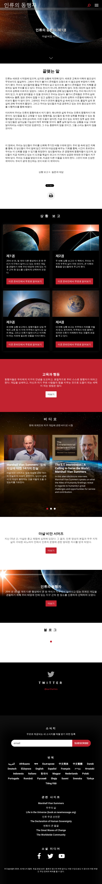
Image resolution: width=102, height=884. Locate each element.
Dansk (90, 763)
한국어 (44, 773)
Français (65, 768)
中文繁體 (77, 763)
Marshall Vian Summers (51, 803)
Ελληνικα (26, 768)
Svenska (77, 778)
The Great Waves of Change (51, 830)
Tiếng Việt (51, 783)
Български (48, 763)
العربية (11, 763)
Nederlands (71, 773)
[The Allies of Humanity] (20, 5)
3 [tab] (54, 508)
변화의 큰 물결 (51, 825)
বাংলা (36, 763)
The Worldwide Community (51, 834)
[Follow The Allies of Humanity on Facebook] (39, 856)
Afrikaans (24, 763)
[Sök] (89, 5)
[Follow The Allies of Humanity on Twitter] (50, 856)
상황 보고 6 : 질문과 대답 (51, 171)
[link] (51, 196)
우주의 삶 (51, 807)
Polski (85, 773)
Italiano (32, 773)
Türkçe (90, 778)
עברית (78, 768)
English (39, 768)
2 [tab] (51, 508)
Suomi (64, 778)
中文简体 (63, 763)
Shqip (54, 778)
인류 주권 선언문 (51, 816)
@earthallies (51, 689)
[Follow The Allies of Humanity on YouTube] (61, 856)
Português (13, 778)
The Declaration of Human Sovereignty (51, 821)
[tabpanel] (27, 469)
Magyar (56, 773)
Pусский (41, 778)
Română (28, 778)
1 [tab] (47, 508)
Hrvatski (89, 768)
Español (52, 768)
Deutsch (12, 768)
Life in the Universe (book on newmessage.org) (51, 812)
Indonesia (18, 773)
